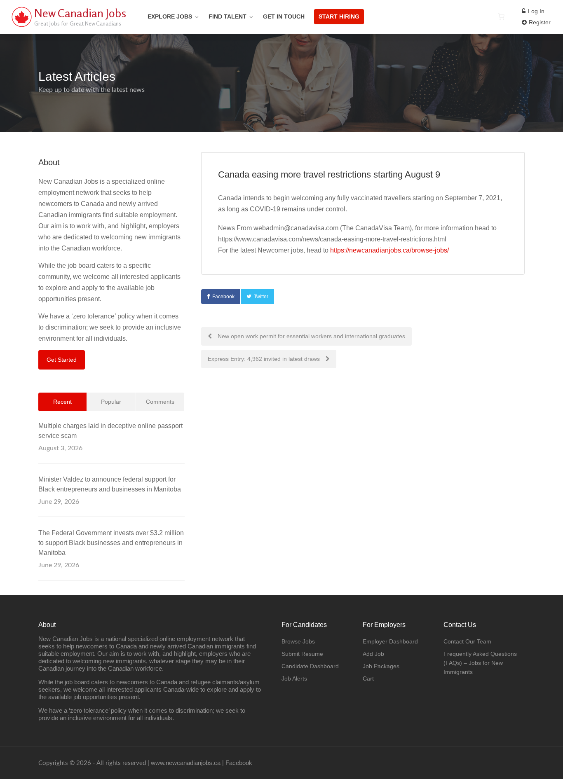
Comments (160, 401)
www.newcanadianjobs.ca (186, 762)
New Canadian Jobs (80, 13)
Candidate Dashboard (310, 666)
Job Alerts (294, 678)
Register (539, 22)
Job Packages (381, 666)
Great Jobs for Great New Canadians (77, 23)
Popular (111, 401)
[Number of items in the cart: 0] (501, 16)
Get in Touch (284, 16)
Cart (368, 678)
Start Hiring (339, 16)
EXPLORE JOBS (170, 16)
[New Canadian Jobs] (21, 26)
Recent (62, 401)
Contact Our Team (467, 641)
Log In (535, 11)
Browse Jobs (298, 641)
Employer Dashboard (390, 641)
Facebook (223, 296)
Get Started (62, 359)
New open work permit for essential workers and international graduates (310, 336)
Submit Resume (302, 653)
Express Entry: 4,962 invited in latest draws (264, 359)
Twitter (261, 296)
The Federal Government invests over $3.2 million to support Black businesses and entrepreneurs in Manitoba (111, 542)
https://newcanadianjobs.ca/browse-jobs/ (389, 250)
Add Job (373, 653)
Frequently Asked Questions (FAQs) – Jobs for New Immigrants (480, 662)
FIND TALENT (227, 16)
